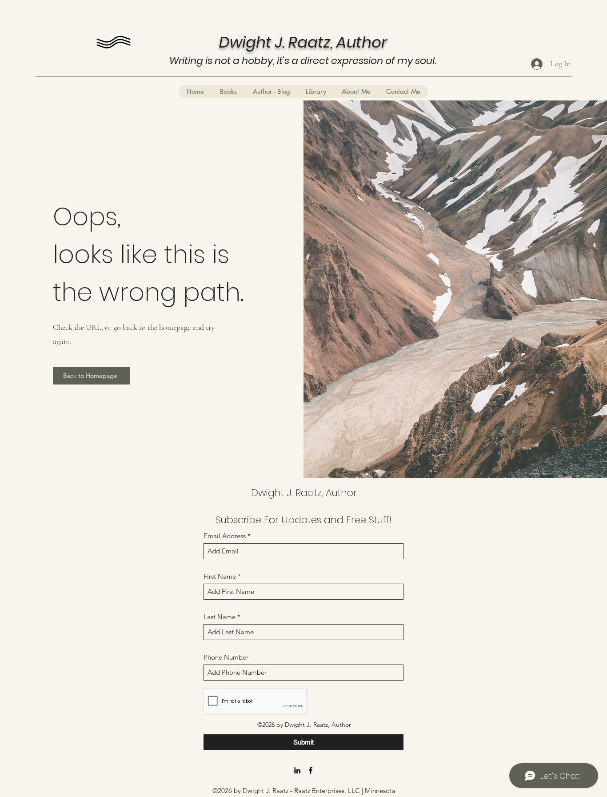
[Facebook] (310, 770)
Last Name (220, 616)
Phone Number (226, 657)
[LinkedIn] (297, 770)
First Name (220, 576)
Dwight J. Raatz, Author (304, 493)
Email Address (225, 536)
